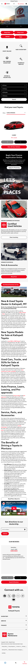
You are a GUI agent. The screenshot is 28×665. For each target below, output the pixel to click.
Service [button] (8, 36)
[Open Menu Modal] (2, 4)
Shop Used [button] (20, 32)
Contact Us (18, 646)
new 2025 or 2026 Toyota (14, 341)
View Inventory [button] (14, 237)
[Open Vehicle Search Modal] (16, 663)
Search (14, 99)
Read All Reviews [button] (14, 582)
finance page (16, 395)
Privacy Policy (4, 646)
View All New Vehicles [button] (14, 147)
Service (24, 312)
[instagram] (14, 596)
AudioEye (3, 653)
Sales (20, 312)
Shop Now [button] (14, 276)
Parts (3, 314)
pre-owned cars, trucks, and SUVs (12, 370)
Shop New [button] (7, 32)
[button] (7, 26)
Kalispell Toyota (12, 642)
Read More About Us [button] (14, 499)
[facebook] (5, 596)
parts (2, 430)
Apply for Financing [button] (14, 167)
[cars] (18, 596)
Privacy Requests (11, 646)
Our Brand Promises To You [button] (10, 284)
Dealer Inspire (20, 643)
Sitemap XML (4, 649)
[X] (9, 596)
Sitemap (23, 646)
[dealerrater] (22, 596)
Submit (5, 533)
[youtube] (14, 599)
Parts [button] (20, 37)
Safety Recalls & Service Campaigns (15, 649)
